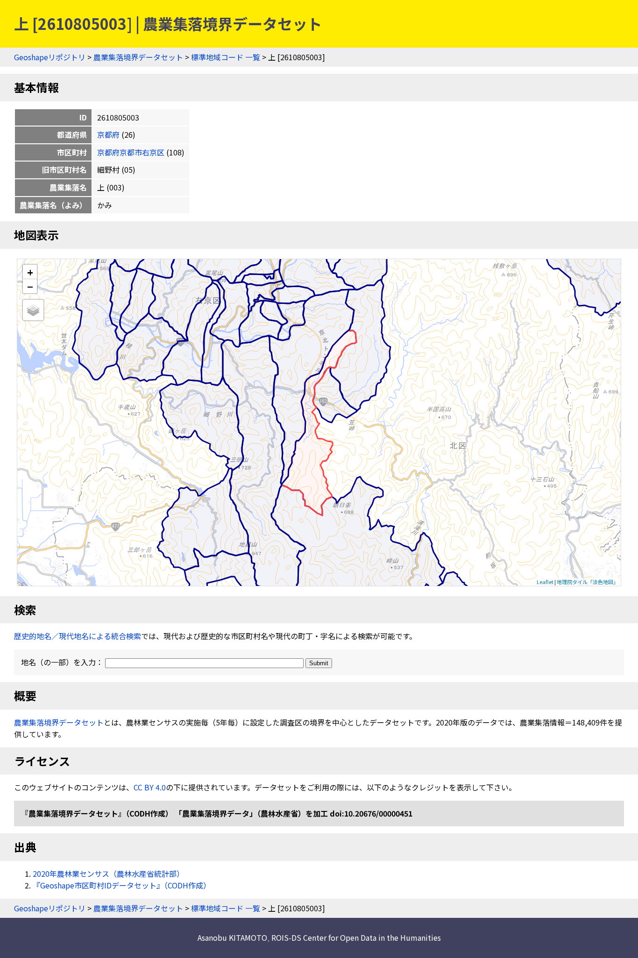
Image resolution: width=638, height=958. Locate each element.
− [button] (30, 286)
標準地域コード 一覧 (225, 57)
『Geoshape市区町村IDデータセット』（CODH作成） (122, 885)
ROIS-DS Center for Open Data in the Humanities (356, 937)
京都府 (108, 134)
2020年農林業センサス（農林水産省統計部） (108, 873)
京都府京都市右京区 (130, 152)
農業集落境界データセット (138, 57)
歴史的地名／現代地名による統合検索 (77, 635)
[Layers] (33, 310)
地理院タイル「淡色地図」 (587, 581)
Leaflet (545, 581)
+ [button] (30, 272)
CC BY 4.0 (150, 787)
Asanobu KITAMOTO (232, 937)
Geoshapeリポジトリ (49, 57)
